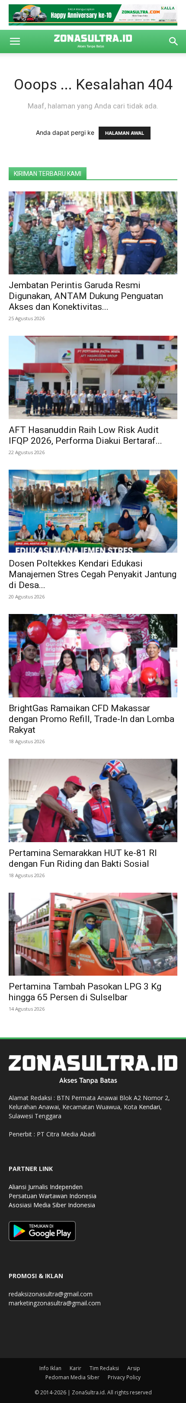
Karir (75, 1368)
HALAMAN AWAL (124, 133)
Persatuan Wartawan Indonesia (52, 1196)
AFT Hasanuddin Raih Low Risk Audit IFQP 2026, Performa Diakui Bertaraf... (85, 435)
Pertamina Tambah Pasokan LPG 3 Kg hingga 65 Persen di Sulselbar (85, 991)
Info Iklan (50, 1368)
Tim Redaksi (104, 1368)
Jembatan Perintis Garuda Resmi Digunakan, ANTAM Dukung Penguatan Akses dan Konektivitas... (86, 296)
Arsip (133, 1368)
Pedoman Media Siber (72, 1377)
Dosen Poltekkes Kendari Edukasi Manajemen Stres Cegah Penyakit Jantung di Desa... (92, 574)
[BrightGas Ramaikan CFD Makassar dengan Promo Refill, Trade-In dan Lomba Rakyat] (93, 655)
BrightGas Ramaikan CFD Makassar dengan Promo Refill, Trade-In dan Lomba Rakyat (91, 719)
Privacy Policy (124, 1377)
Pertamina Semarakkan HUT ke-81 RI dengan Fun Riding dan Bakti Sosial (83, 858)
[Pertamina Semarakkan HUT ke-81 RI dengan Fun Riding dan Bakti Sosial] (93, 800)
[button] (15, 41)
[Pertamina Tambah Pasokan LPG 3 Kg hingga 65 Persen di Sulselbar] (93, 934)
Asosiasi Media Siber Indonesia (52, 1205)
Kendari (149, 1107)
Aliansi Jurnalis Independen (46, 1187)
